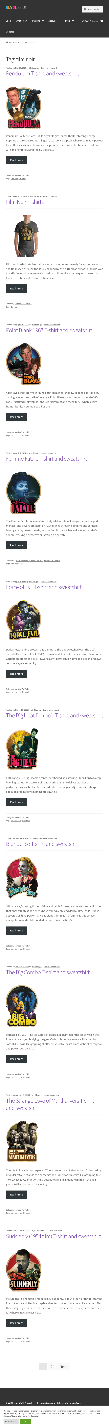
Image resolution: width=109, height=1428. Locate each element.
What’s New (21, 20)
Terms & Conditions (47, 1403)
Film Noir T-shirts (25, 201)
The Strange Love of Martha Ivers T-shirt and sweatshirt (50, 1104)
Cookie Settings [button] (11, 1421)
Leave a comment (49, 68)
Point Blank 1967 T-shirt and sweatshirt (49, 330)
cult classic (16, 435)
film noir (14, 178)
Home (11, 42)
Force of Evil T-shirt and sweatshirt (44, 587)
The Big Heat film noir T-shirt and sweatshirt (54, 715)
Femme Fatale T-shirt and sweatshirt (46, 458)
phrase (22, 563)
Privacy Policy (30, 1403)
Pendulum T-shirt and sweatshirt (42, 73)
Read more (16, 160)
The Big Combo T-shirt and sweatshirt (48, 972)
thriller (22, 178)
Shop (8, 20)
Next (63, 1366)
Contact (10, 31)
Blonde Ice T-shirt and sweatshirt (42, 843)
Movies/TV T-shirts (23, 175)
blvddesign (34, 68)
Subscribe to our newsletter (69, 1403)
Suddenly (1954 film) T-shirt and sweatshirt (53, 1236)
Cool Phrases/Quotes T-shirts (29, 560)
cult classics (16, 949)
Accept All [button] (25, 1421)
